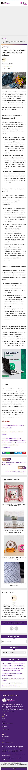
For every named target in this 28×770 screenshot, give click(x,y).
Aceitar (14, 768)
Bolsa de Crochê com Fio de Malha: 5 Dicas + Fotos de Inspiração (14, 558)
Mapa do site (5, 739)
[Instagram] (16, 628)
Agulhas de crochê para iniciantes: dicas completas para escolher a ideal (12, 750)
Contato (4, 721)
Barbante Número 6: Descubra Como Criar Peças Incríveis (14, 584)
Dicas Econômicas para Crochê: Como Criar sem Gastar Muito (13, 463)
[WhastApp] (8, 453)
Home (3, 718)
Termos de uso (5, 729)
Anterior (7, 459)
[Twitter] (12, 453)
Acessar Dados (5, 736)
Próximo (21, 468)
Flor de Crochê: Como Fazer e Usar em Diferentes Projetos (16, 472)
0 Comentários (7, 66)
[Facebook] (4, 453)
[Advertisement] (14, 21)
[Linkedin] (16, 453)
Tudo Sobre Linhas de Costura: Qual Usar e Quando (12, 758)
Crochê (6, 40)
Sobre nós (4, 726)
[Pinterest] (24, 453)
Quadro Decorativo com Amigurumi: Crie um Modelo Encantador (14, 504)
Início (4, 38)
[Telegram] (20, 453)
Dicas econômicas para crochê (17, 440)
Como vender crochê (10, 438)
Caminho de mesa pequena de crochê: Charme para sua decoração (14, 531)
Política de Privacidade (19, 766)
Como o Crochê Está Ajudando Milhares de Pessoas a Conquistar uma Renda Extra (12, 747)
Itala (8, 59)
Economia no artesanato (8, 443)
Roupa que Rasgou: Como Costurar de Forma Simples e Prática (13, 754)
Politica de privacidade (7, 723)
